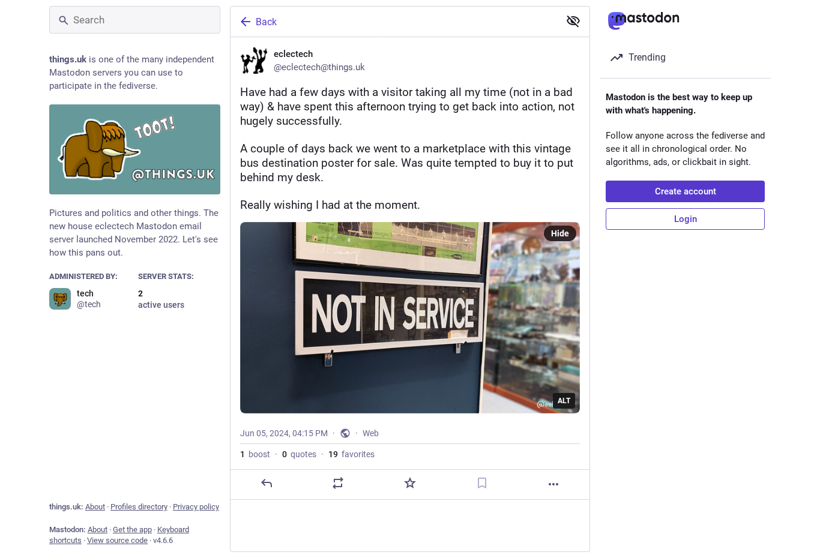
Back (266, 22)
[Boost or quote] (338, 483)
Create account (685, 191)
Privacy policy (196, 506)
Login (685, 219)
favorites (351, 454)
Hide (560, 233)
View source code (117, 540)
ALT (564, 401)
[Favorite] (410, 483)
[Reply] (266, 483)
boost (255, 454)
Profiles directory (138, 506)
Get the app (132, 529)
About (95, 506)
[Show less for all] (573, 21)
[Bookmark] (482, 483)
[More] (553, 484)
